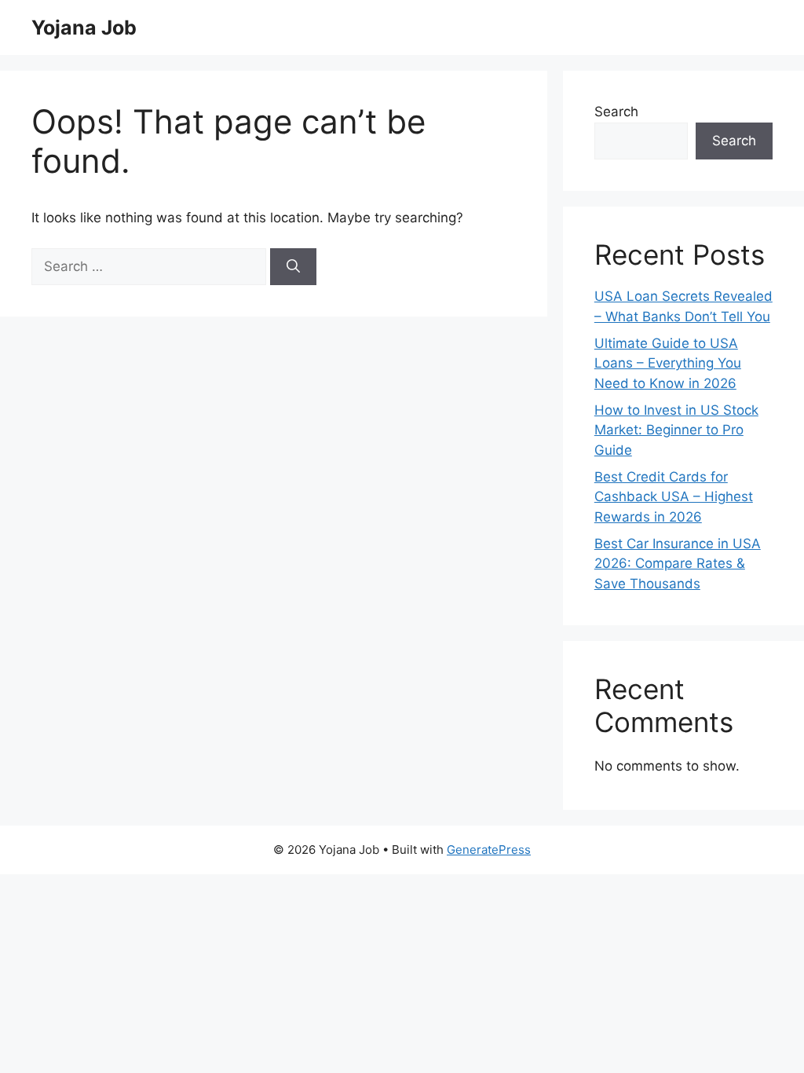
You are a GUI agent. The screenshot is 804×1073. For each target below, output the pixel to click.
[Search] (293, 267)
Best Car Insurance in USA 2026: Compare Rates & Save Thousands (677, 563)
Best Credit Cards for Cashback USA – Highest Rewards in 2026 (673, 497)
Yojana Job (84, 27)
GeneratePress (489, 849)
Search (616, 111)
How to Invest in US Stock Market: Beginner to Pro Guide (676, 430)
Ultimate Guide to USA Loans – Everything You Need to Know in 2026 (667, 363)
